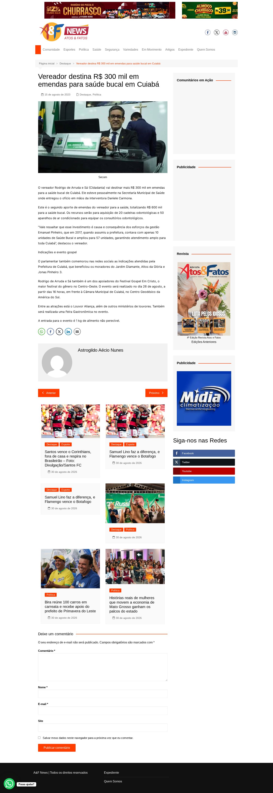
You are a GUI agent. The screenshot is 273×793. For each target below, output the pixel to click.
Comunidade (51, 49)
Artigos (170, 49)
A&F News (40, 772)
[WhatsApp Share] (41, 331)
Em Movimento (152, 49)
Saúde (96, 49)
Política (84, 49)
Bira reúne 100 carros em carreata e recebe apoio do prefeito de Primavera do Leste (70, 606)
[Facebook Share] (50, 331)
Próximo (154, 392)
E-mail (43, 704)
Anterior (51, 392)
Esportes (69, 49)
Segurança (112, 49)
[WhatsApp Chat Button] (9, 783)
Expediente (185, 49)
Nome (43, 687)
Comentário (46, 650)
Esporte (65, 444)
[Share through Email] (77, 331)
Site (40, 720)
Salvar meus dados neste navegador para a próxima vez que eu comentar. (88, 737)
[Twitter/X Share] (59, 331)
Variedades (130, 49)
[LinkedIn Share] (68, 331)
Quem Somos (206, 49)
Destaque (85, 94)
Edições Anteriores (203, 341)
